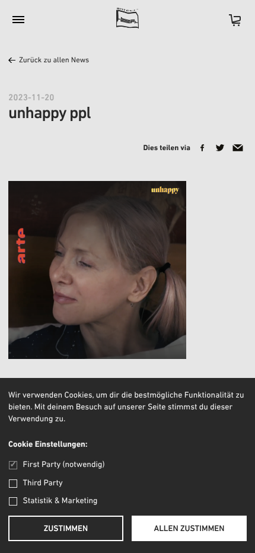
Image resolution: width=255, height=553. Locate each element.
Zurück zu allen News (54, 60)
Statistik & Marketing (60, 501)
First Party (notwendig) (63, 465)
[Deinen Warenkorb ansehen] (229, 24)
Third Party (43, 483)
